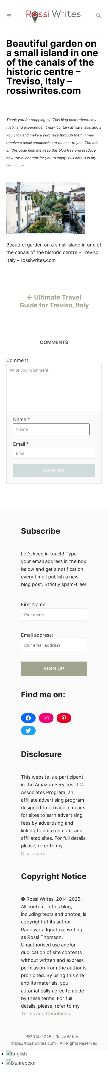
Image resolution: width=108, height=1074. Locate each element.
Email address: (37, 635)
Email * (21, 444)
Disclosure (15, 166)
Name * (21, 419)
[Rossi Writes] (53, 16)
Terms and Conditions (45, 1013)
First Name (33, 604)
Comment (17, 360)
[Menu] (9, 16)
